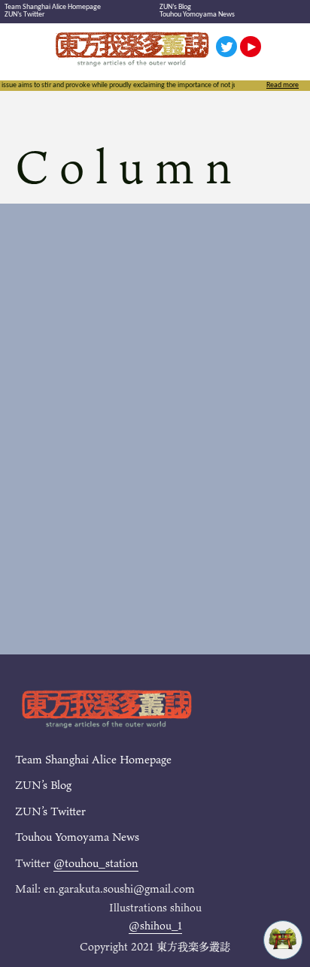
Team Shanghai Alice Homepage (53, 7)
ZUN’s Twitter (24, 15)
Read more (282, 85)
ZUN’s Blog (175, 7)
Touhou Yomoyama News (197, 15)
